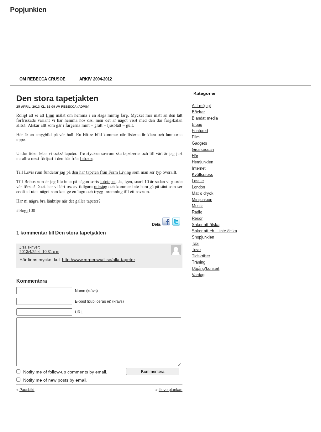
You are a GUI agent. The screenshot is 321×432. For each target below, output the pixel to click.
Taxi (195, 243)
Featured (200, 130)
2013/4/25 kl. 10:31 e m (39, 251)
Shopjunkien (203, 237)
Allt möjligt (201, 105)
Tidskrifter (201, 256)
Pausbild (26, 390)
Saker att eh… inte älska (214, 231)
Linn (50, 115)
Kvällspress (202, 174)
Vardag (198, 274)
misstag (100, 186)
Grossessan (203, 149)
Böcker (198, 112)
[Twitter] (176, 224)
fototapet (108, 181)
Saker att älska (205, 224)
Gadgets (199, 143)
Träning (198, 262)
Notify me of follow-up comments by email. (65, 371)
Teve (196, 249)
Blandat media (205, 118)
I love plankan (170, 390)
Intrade (86, 158)
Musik (197, 205)
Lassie (198, 180)
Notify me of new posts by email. (55, 380)
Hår (195, 155)
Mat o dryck (202, 193)
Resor (197, 218)
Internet (199, 168)
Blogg (197, 124)
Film (196, 137)
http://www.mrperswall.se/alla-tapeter (98, 259)
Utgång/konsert (205, 268)
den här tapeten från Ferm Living (101, 172)
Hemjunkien (202, 162)
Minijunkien (202, 199)
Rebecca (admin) (75, 106)
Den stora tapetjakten (57, 98)
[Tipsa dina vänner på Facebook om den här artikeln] (166, 224)
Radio (197, 212)
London (198, 187)
